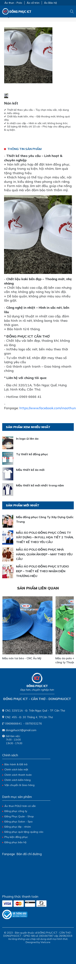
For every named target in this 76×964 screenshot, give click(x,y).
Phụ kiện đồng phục (16, 837)
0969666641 (13, 723)
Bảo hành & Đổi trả (15, 764)
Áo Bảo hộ (50, 2)
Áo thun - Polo (13, 2)
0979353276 (33, 723)
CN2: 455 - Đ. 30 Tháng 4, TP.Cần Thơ (29, 717)
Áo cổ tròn (33, 2)
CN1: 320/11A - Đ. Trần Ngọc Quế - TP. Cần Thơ (35, 710)
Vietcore (45, 942)
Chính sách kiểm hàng (17, 780)
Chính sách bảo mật (16, 769)
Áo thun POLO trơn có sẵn (20, 806)
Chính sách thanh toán (18, 774)
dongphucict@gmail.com (21, 730)
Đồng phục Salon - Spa (18, 821)
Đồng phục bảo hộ (15, 842)
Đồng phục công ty (15, 811)
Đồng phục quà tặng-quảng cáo (23, 831)
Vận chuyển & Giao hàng (19, 785)
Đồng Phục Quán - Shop (19, 816)
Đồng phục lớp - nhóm (17, 826)
